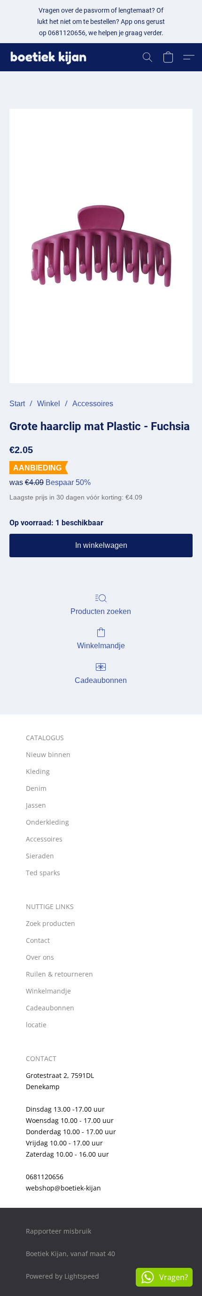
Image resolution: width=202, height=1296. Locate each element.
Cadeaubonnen (101, 680)
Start (17, 404)
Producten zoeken (100, 611)
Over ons (40, 957)
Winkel (48, 404)
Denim (36, 788)
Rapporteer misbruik (58, 1231)
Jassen (36, 805)
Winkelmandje (101, 646)
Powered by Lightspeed (62, 1276)
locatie (36, 1024)
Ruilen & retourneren (59, 974)
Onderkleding (47, 822)
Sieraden (40, 855)
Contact (38, 940)
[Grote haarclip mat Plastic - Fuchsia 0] (101, 246)
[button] (51, 57)
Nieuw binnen (48, 754)
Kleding (38, 771)
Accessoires (92, 404)
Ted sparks (43, 872)
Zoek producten (50, 923)
